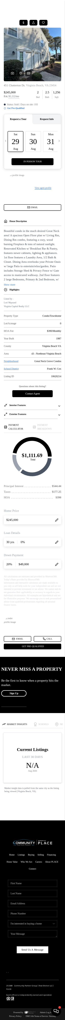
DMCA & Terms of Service (37, 1016)
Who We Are (26, 862)
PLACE (9, 989)
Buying (31, 855)
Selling (41, 855)
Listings (21, 855)
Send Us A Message (32, 949)
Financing (51, 855)
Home (12, 855)
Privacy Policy (15, 1016)
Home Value (12, 862)
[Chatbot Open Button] (56, 1011)
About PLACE (51, 862)
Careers (38, 862)
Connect (32, 869)
